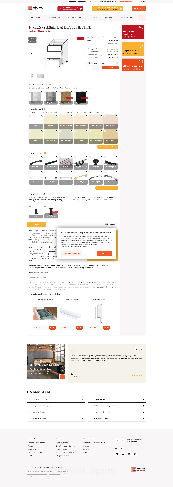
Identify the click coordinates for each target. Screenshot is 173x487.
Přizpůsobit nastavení (72, 253)
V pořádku (104, 253)
